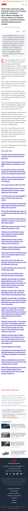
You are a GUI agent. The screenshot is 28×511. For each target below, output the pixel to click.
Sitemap (14, 502)
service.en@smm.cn (12, 417)
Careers (14, 500)
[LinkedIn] (14, 474)
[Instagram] (7, 474)
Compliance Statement (14, 488)
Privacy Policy (14, 491)
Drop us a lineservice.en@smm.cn (15, 466)
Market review (15, 390)
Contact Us (14, 498)
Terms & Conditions (14, 493)
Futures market (5, 390)
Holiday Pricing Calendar (14, 495)
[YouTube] (21, 474)
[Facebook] (17, 474)
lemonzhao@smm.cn (17, 411)
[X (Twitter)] (10, 474)
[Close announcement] (26, 1)
